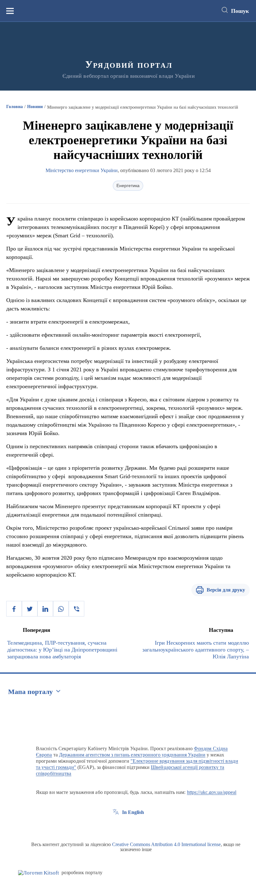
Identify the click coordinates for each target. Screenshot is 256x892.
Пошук (240, 11)
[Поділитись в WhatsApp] (60, 608)
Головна (14, 106)
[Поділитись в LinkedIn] (45, 608)
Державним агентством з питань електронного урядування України (132, 754)
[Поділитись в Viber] (76, 608)
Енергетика (128, 185)
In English (133, 812)
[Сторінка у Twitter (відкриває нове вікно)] (127, 826)
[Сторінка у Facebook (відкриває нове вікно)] (116, 826)
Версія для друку (226, 589)
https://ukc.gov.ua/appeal (212, 792)
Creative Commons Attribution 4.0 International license (166, 844)
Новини (35, 106)
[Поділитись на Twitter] (29, 608)
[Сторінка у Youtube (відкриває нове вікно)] (139, 826)
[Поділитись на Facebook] (14, 608)
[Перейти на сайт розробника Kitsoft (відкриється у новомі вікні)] (39, 872)
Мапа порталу (30, 692)
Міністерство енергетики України (82, 170)
